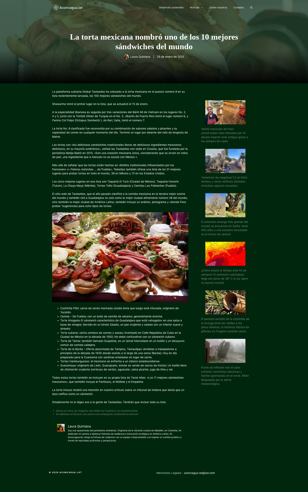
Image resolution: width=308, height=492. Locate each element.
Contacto (239, 7)
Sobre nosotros (218, 7)
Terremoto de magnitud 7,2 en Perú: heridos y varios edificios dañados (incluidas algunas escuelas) (224, 181)
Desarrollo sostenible (171, 7)
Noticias (194, 7)
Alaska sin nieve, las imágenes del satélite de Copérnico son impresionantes (97, 410)
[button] (251, 7)
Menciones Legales (168, 473)
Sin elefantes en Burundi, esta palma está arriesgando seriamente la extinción (97, 414)
